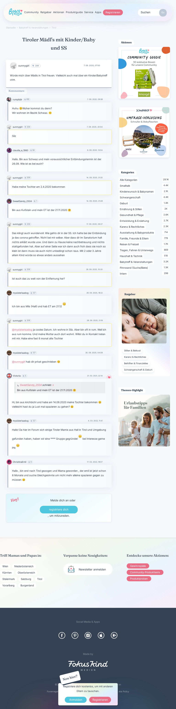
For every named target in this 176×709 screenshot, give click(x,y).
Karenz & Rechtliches (133, 226)
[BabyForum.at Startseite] (15, 12)
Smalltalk (125, 185)
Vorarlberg (8, 585)
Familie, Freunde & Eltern (135, 238)
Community (31, 12)
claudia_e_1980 (20, 150)
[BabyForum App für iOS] (101, 635)
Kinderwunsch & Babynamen (137, 191)
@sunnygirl (18, 361)
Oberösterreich (26, 572)
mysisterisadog (21, 293)
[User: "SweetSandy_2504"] (9, 201)
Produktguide (74, 12)
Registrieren (113, 12)
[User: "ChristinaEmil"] (9, 461)
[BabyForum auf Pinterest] (75, 635)
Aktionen (58, 12)
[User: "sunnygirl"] (13, 65)
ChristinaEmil (19, 462)
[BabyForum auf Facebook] (61, 635)
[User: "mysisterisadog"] (9, 292)
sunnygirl (23, 65)
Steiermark (8, 579)
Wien (5, 566)
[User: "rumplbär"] (9, 99)
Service (88, 12)
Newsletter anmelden (92, 569)
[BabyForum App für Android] (114, 635)
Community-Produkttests (145, 572)
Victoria (17, 375)
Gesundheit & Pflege (132, 214)
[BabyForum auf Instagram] (88, 635)
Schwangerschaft (131, 197)
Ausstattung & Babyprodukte (137, 232)
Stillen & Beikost (132, 350)
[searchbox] (152, 12)
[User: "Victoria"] (9, 375)
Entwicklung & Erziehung (135, 220)
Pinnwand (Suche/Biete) (134, 267)
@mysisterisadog (22, 329)
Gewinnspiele (138, 565)
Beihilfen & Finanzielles (136, 363)
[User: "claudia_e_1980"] (9, 150)
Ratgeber (46, 12)
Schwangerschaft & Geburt (138, 369)
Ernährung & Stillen (131, 209)
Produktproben (139, 578)
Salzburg (26, 579)
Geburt (124, 203)
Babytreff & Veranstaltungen (137, 261)
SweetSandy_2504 (22, 201)
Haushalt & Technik (132, 255)
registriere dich (58, 509)
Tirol (39, 579)
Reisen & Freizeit (130, 244)
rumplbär (17, 99)
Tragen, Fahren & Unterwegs (137, 250)
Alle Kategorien (129, 179)
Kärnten (7, 572)
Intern (124, 273)
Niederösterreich (24, 566)
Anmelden (75, 699)
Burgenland (27, 585)
